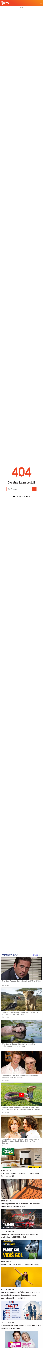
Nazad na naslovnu (23, 496)
